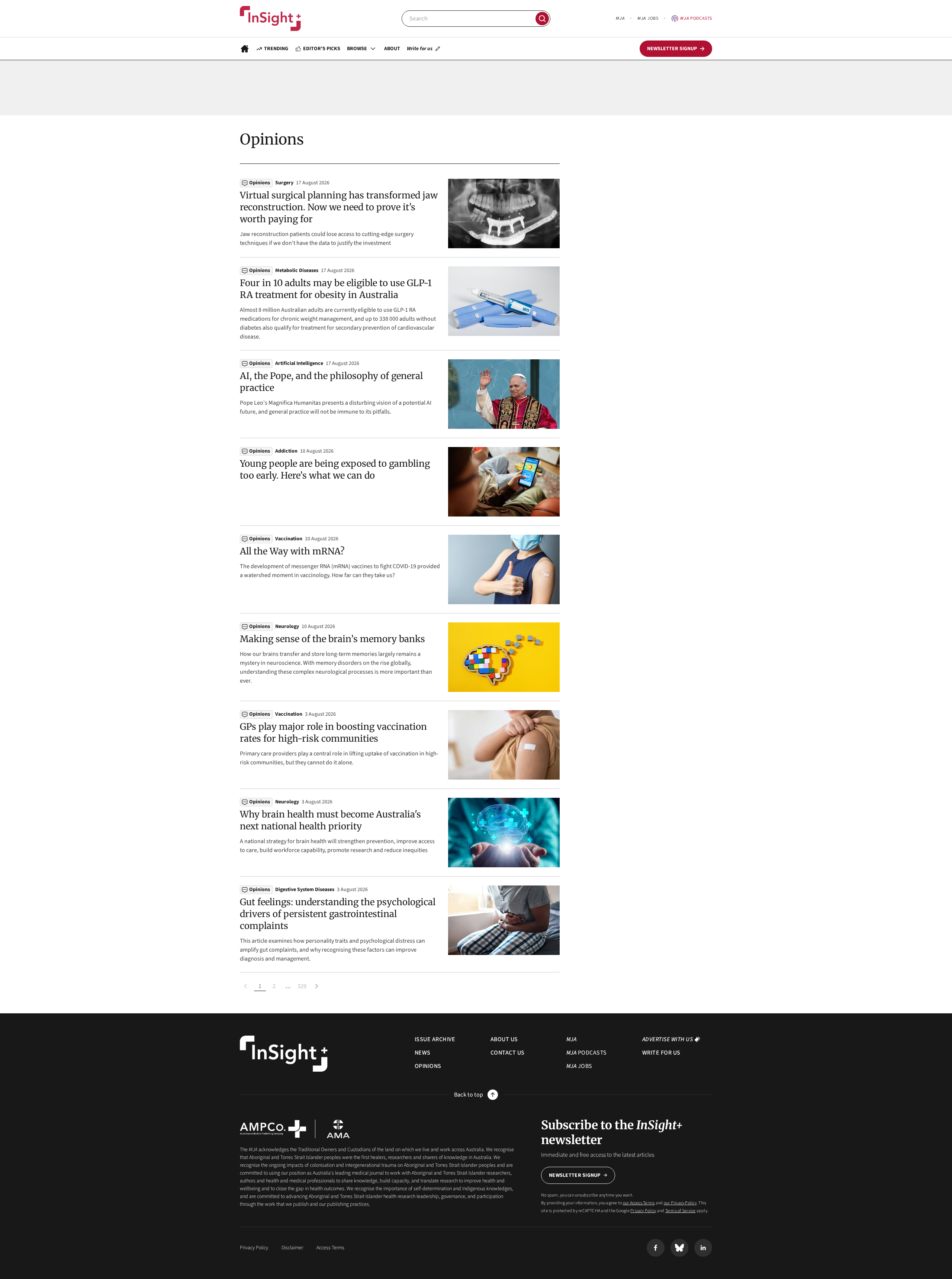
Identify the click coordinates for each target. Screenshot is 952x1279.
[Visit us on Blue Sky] (679, 1248)
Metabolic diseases (296, 270)
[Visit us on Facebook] (656, 1248)
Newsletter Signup (575, 1175)
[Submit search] (542, 18)
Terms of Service (680, 1211)
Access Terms (330, 1248)
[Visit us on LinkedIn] (703, 1248)
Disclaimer (292, 1248)
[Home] (270, 18)
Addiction (286, 451)
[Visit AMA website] (338, 1129)
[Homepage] (245, 49)
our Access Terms (639, 1203)
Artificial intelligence (299, 363)
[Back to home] (284, 1054)
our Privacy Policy (680, 1203)
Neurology (287, 626)
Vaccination (288, 539)
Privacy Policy (643, 1211)
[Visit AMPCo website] (273, 1129)
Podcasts (696, 18)
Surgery (284, 183)
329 (302, 986)
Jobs (647, 18)
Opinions (259, 183)
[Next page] (316, 986)
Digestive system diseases (304, 889)
